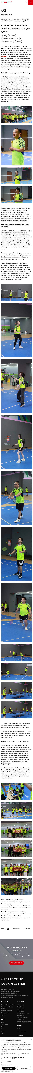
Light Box (3, 1015)
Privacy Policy (4, 1051)
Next (18, 928)
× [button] (31, 1039)
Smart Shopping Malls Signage (24, 1021)
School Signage (20, 1011)
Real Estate (4, 1029)
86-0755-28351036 (7, 990)
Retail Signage (20, 1004)
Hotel (2, 1022)
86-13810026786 (5, 992)
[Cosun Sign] (6, 2)
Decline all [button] (23, 1068)
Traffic (2, 1033)
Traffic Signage (20, 1015)
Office (2, 1026)
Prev (14, 928)
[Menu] (26, 2)
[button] (16, 1065)
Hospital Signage (21, 1009)
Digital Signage (4, 1012)
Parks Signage (20, 1006)
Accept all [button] (9, 1068)
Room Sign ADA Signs (6, 1010)
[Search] (30, 2)
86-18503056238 (15, 992)
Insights (8, 19)
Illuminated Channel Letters (8, 1004)
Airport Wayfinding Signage (23, 1013)
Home (3, 19)
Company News (16, 19)
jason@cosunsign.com (11, 993)
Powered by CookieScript (7, 1071)
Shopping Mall (4, 1024)
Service (19, 1029)
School (2, 1031)
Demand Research (21, 1031)
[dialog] (16, 1055)
